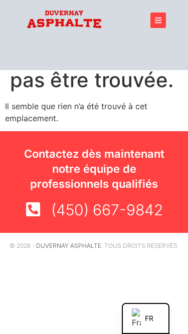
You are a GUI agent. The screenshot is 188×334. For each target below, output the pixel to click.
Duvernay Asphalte (68, 245)
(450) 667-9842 (107, 210)
